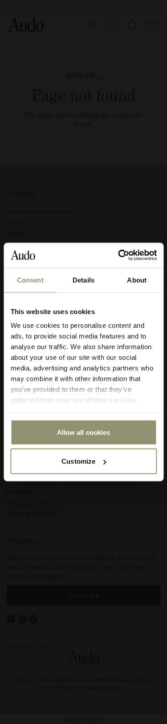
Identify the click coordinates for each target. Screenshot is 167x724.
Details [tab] (83, 279)
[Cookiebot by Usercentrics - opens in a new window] (119, 255)
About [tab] (137, 279)
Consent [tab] (30, 279)
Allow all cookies (83, 432)
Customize (78, 461)
